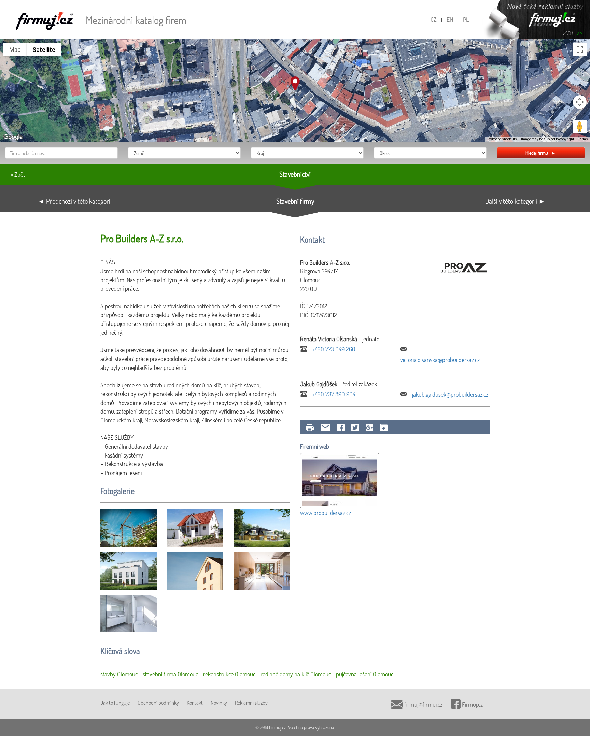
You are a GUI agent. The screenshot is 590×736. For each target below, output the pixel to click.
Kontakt (195, 702)
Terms (583, 139)
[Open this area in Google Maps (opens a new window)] (13, 137)
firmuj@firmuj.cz (422, 704)
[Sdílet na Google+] (369, 427)
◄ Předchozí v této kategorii (75, 201)
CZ (434, 19)
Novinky (219, 702)
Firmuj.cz (472, 704)
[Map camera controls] (580, 102)
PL (466, 19)
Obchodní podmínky (158, 702)
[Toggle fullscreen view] (580, 49)
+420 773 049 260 (333, 349)
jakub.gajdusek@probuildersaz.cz (449, 394)
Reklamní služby (251, 702)
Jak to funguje (115, 702)
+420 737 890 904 (333, 394)
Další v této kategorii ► (515, 201)
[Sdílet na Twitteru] (355, 427)
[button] (295, 83)
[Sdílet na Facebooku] (341, 427)
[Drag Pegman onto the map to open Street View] (580, 126)
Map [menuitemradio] (15, 49)
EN (450, 19)
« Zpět (18, 174)
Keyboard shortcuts (502, 139)
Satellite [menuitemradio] (43, 49)
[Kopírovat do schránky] (384, 427)
